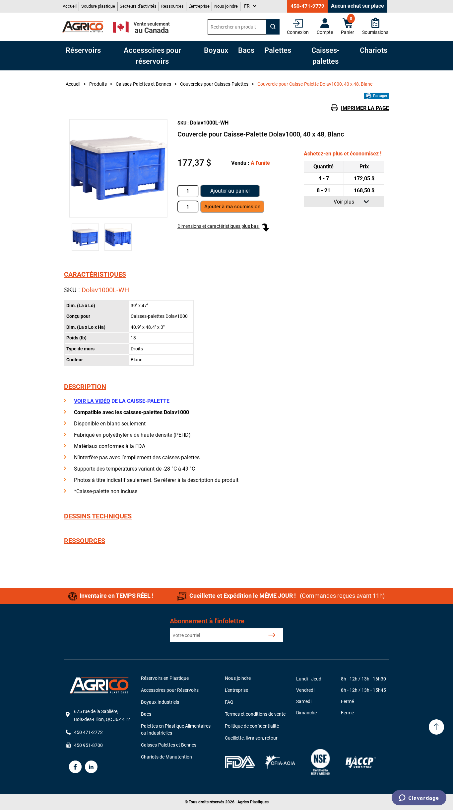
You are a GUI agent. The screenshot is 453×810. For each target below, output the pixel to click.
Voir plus (344, 202)
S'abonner (271, 635)
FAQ (229, 702)
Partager (379, 96)
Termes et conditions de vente (255, 714)
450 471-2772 (88, 732)
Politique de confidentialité (252, 726)
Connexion (298, 32)
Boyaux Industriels (160, 702)
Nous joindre (226, 6)
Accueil (70, 6)
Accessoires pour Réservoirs (170, 690)
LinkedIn (91, 767)
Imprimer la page (365, 108)
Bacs (146, 714)
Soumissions (375, 32)
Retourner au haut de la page (436, 727)
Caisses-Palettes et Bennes (168, 745)
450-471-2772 (307, 6)
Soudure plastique (98, 6)
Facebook (75, 767)
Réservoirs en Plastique (165, 678)
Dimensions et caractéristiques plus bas (218, 226)
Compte (325, 32)
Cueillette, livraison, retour (251, 738)
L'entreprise (199, 6)
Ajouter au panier (230, 191)
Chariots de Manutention (166, 757)
